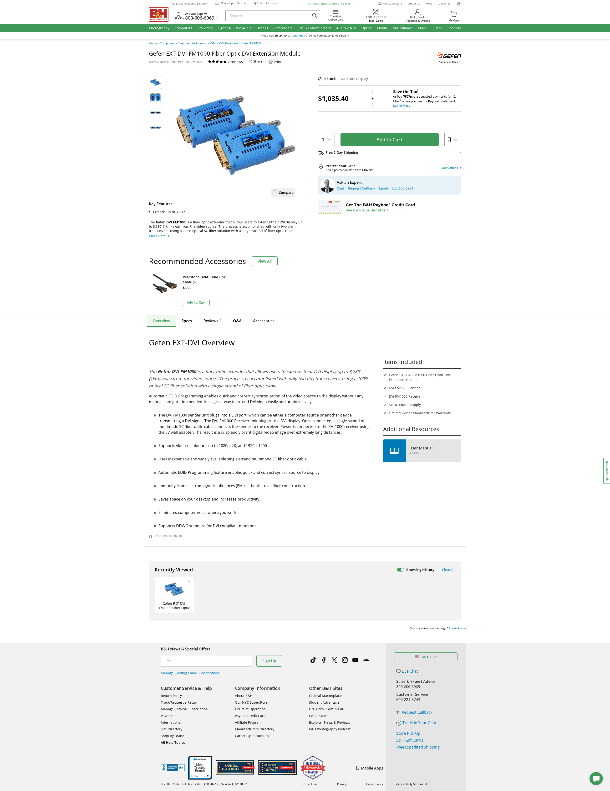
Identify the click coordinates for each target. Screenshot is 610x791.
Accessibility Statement (411, 784)
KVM (213, 43)
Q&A (237, 320)
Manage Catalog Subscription (184, 709)
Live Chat (444, 3)
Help (429, 3)
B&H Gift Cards (409, 740)
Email (169, 661)
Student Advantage (324, 702)
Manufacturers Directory (254, 729)
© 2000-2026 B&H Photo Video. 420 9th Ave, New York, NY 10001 (204, 784)
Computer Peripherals (192, 43)
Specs (187, 320)
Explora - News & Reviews (329, 722)
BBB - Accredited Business (173, 767)
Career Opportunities (252, 735)
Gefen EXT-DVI (251, 43)
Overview (161, 320)
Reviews (212, 320)
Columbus (298, 35)
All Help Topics (173, 742)
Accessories (263, 320)
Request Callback (417, 712)
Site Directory (171, 729)
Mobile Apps (372, 768)
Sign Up (269, 661)
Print (277, 61)
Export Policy (374, 784)
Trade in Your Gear (419, 722)
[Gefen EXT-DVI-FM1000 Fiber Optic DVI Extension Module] (235, 135)
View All (265, 261)
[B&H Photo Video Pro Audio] (160, 14)
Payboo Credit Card (250, 715)
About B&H (243, 695)
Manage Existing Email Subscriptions (190, 673)
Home (153, 43)
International (171, 722)
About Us (414, 3)
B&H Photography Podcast (330, 729)
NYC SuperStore (392, 3)
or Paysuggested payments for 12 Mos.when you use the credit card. (424, 99)
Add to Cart (389, 139)
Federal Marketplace (325, 695)
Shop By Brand (172, 735)
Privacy (342, 784)
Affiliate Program (248, 722)
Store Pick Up (408, 733)
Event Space (318, 715)
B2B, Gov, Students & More (189, 3)
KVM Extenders (229, 43)
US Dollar (429, 656)
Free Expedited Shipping (418, 747)
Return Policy (171, 695)
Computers (167, 43)
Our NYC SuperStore (251, 702)
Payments (168, 715)
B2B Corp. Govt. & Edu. (327, 709)
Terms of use (309, 784)
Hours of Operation (250, 709)
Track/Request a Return (179, 702)
